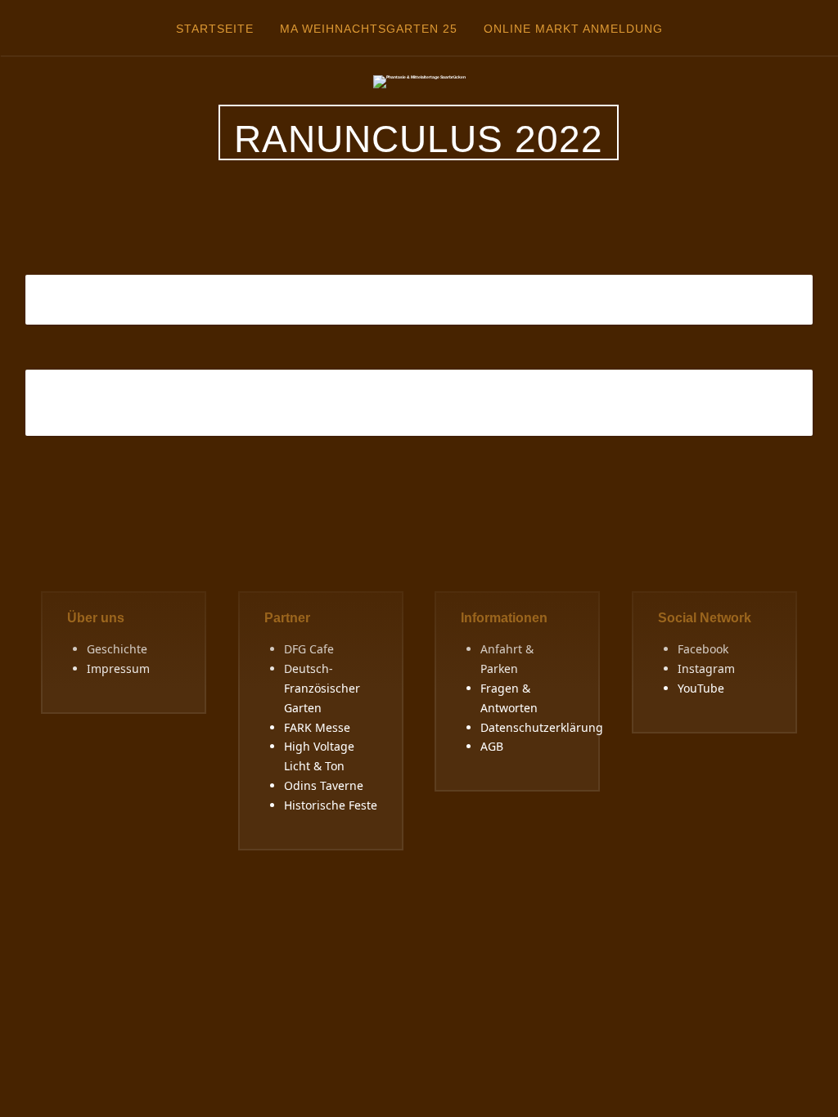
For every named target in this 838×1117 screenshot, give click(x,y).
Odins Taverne (323, 785)
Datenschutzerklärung (541, 727)
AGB (491, 746)
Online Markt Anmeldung (573, 28)
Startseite (215, 28)
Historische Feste (330, 805)
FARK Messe (317, 727)
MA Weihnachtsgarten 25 (368, 28)
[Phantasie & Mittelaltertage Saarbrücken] (419, 81)
